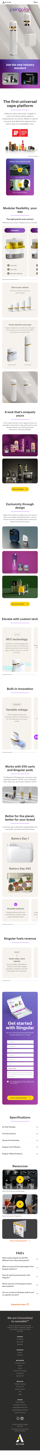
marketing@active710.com (20, 1410)
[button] (20, 171)
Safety (20, 1368)
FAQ (20, 1391)
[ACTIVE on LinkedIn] (22, 1418)
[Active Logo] (6, 2)
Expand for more (18, 1304)
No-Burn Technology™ (20, 1370)
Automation (20, 1373)
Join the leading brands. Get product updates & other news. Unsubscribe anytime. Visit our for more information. (22, 1082)
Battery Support (20, 1389)
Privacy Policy (30, 1082)
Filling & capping (20, 1384)
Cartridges (20, 1339)
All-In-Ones (20, 1342)
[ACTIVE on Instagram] (18, 1418)
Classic (20, 1352)
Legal (20, 1394)
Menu (36, 2)
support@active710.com (20, 1407)
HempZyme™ (20, 1376)
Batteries (20, 1344)
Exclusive (20, 1355)
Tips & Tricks (20, 1386)
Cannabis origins (20, 1363)
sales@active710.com (20, 1405)
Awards (20, 1365)
